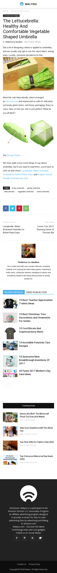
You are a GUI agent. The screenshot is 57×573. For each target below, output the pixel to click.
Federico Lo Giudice (14, 42)
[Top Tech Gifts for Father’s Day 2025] (10, 446)
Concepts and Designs (20, 11)
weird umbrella (43, 191)
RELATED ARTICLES (14, 292)
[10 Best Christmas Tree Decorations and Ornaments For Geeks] (10, 318)
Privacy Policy (34, 564)
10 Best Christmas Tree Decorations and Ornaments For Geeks (34, 317)
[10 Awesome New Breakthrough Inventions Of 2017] (10, 361)
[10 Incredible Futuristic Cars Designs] (10, 345)
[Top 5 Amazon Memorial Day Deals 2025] (10, 460)
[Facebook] (17, 538)
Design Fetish (13, 155)
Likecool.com (11, 101)
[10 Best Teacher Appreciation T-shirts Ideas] (10, 303)
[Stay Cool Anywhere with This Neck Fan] (10, 431)
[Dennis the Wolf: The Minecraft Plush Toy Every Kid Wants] (10, 417)
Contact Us (21, 564)
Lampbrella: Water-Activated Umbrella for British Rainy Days (13, 229)
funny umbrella (18, 188)
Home (5, 11)
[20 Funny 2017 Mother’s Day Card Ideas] (10, 373)
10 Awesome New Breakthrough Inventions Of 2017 (34, 360)
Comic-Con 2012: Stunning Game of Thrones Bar (45, 229)
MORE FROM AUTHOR (36, 292)
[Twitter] (40, 538)
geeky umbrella (33, 188)
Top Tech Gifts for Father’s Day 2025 (37, 442)
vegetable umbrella (26, 191)
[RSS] (32, 538)
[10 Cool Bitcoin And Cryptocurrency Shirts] (10, 334)
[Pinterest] (24, 538)
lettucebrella (9, 191)
